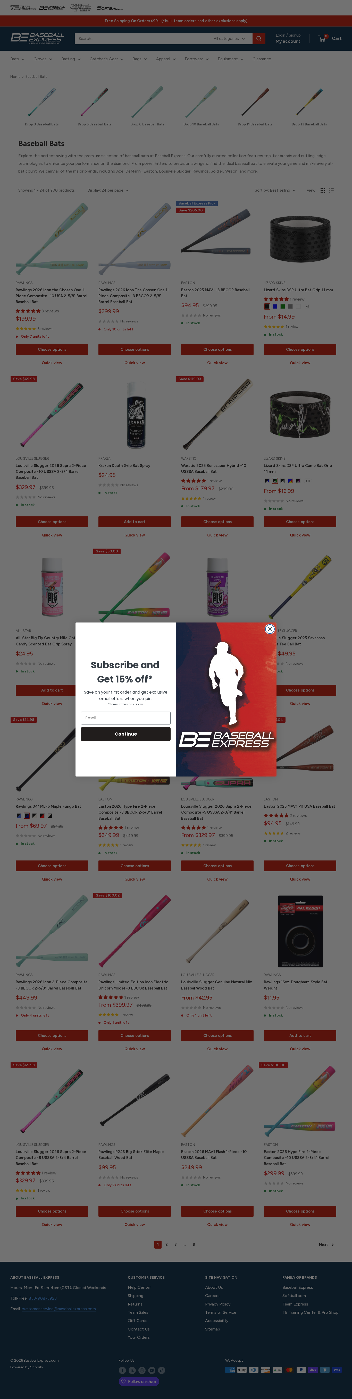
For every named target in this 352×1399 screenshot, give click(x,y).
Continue (126, 734)
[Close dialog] (269, 629)
